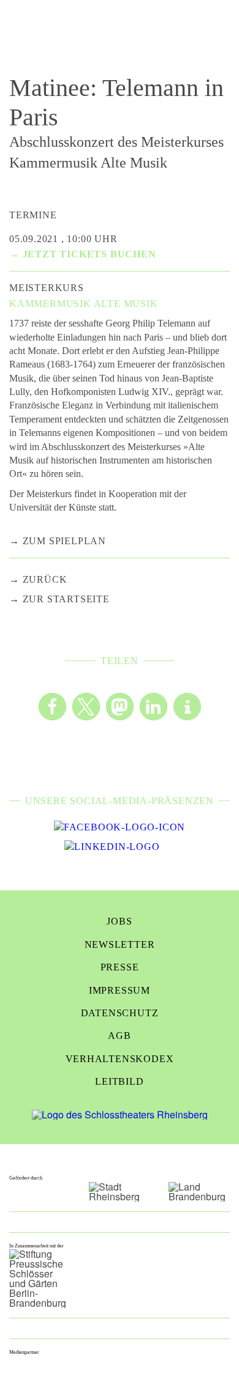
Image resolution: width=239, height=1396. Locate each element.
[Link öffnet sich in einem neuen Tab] (119, 827)
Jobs (119, 921)
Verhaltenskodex (120, 1059)
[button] (52, 706)
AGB (119, 1035)
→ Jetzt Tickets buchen (82, 254)
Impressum (119, 990)
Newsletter (120, 944)
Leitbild (119, 1081)
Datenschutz (120, 1013)
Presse (120, 967)
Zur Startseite (66, 599)
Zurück (45, 579)
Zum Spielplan (64, 541)
